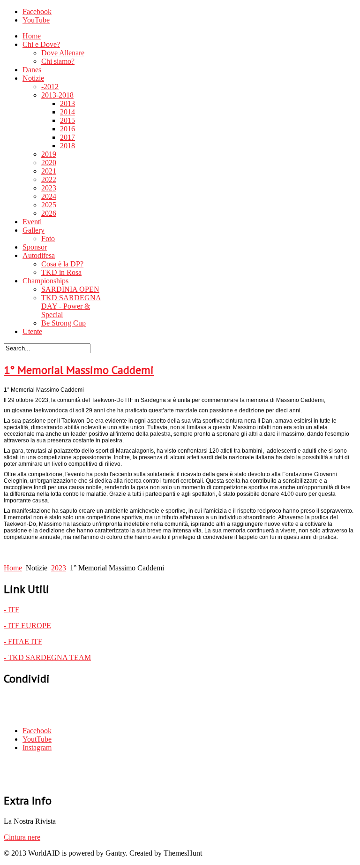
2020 (48, 163)
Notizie (33, 78)
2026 (48, 213)
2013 (67, 103)
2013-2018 (57, 95)
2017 (67, 137)
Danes (31, 70)
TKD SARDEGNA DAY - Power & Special (71, 306)
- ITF (11, 610)
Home (31, 36)
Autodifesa (38, 255)
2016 (67, 129)
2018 (67, 146)
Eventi (32, 222)
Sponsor (34, 247)
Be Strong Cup (63, 323)
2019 (48, 154)
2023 (48, 188)
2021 (48, 171)
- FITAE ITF (23, 641)
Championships (45, 281)
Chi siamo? (58, 61)
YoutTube (37, 739)
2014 (67, 112)
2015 (67, 120)
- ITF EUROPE (27, 626)
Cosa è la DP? (62, 264)
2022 (48, 179)
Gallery (33, 230)
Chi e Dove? (41, 44)
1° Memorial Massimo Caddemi (79, 370)
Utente (32, 331)
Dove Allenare (62, 53)
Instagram (37, 747)
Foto (48, 239)
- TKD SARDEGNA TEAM (47, 657)
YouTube (36, 20)
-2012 (50, 87)
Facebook (37, 11)
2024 (48, 196)
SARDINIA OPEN (70, 289)
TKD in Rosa (61, 272)
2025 (48, 205)
